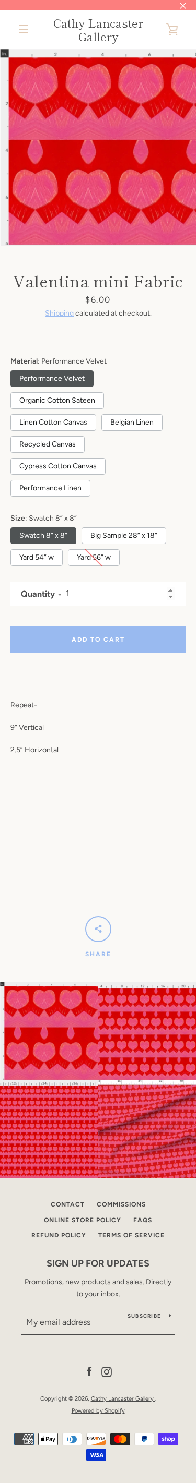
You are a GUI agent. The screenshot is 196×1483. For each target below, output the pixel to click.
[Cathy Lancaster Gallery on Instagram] (106, 1371)
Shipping (59, 313)
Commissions (121, 1204)
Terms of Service (131, 1235)
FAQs (142, 1220)
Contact (68, 1204)
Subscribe (144, 1315)
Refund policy (58, 1235)
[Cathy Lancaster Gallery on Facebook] (89, 1371)
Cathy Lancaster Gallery (98, 29)
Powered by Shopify (98, 1410)
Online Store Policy (82, 1220)
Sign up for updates (98, 1263)
